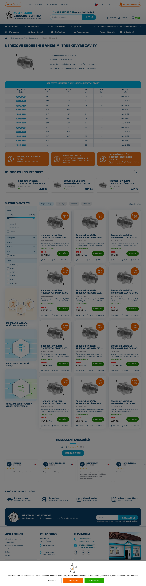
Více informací (132, 575)
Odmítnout (73, 580)
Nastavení (52, 580)
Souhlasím (94, 580)
